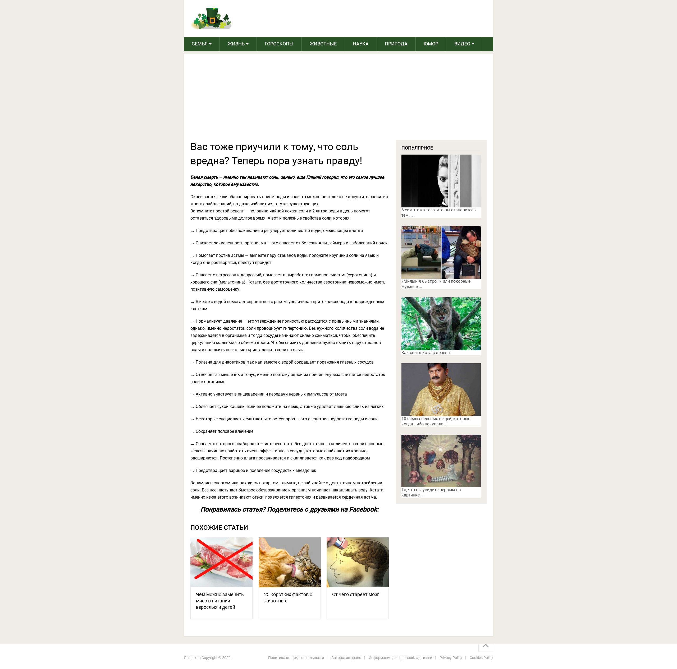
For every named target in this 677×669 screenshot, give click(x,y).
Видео (462, 44)
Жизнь (236, 44)
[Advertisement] (338, 100)
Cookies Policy (481, 658)
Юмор (431, 44)
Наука (361, 44)
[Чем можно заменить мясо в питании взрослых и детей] (221, 562)
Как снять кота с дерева (425, 352)
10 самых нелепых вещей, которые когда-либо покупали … (435, 421)
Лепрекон (192, 658)
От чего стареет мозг (355, 594)
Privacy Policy (451, 658)
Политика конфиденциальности (296, 658)
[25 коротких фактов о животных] (290, 562)
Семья (200, 44)
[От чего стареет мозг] (358, 562)
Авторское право (346, 658)
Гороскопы (279, 44)
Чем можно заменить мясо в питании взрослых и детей (220, 601)
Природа (396, 44)
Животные (323, 44)
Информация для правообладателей (400, 658)
